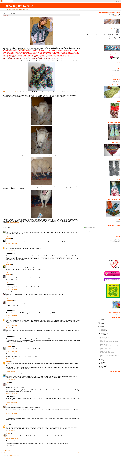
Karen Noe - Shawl (104, 337)
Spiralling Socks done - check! (107, 352)
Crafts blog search (116, 313)
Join (90, 229)
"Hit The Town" (103, 353)
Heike (4, 91)
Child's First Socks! (104, 344)
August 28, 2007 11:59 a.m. (11, 379)
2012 (100, 321)
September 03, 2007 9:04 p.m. (12, 438)
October (102, 332)
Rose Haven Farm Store (114, 240)
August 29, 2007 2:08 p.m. (11, 402)
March (102, 363)
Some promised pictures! (105, 349)
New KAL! (102, 340)
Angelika (8, 328)
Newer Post (3, 452)
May (102, 360)
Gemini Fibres (117, 239)
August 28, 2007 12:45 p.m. (11, 393)
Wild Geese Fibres (116, 241)
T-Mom (8, 404)
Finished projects (116, 70)
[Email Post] (21, 222)
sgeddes (8, 274)
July (102, 358)
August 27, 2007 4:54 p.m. (11, 307)
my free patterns (116, 81)
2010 (100, 323)
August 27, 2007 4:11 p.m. (11, 298)
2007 (100, 327)
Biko (119, 65)
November (103, 330)
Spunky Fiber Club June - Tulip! (107, 356)
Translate (118, 15)
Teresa (8, 361)
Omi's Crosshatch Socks (105, 348)
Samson (118, 63)
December (103, 329)
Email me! (118, 221)
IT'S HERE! (102, 347)
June (102, 359)
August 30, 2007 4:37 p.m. (11, 422)
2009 (100, 325)
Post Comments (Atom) (14, 455)
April (102, 362)
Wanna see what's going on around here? (109, 341)
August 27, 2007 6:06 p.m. (11, 325)
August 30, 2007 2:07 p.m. (11, 413)
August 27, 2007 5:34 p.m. (11, 315)
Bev (7, 424)
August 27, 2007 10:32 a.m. (11, 272)
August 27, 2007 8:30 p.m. (11, 343)
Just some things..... (104, 338)
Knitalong (17, 91)
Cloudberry (9, 346)
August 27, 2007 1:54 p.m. (11, 289)
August (102, 334)
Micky (7, 292)
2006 (100, 367)
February (103, 364)
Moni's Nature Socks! (105, 343)
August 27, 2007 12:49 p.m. (11, 282)
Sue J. (7, 230)
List (92, 229)
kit (20, 49)
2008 (100, 326)
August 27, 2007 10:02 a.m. (11, 262)
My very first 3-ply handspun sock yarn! (109, 345)
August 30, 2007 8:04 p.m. (11, 430)
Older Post (77, 452)
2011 (100, 322)
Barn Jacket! (103, 336)
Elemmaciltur (9, 300)
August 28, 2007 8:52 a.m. (11, 358)
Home (40, 452)
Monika (113, 28)
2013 (100, 319)
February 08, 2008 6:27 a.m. (12, 448)
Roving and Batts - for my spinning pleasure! (110, 355)
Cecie (7, 382)
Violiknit (8, 433)
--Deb (7, 318)
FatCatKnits (117, 238)
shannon (8, 264)
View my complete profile (114, 38)
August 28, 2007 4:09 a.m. (11, 351)
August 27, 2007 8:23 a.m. (11, 236)
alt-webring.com (89, 231)
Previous (88, 230)
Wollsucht (24, 49)
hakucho (8, 238)
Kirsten (8, 246)
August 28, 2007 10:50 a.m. (11, 371)
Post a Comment (6, 450)
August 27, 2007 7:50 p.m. (11, 333)
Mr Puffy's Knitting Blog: (12, 373)
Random (92, 230)
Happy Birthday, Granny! (105, 351)
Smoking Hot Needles (19, 6)
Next (85, 230)
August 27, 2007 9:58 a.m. (11, 250)
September (103, 333)
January (102, 366)
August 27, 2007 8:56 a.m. (11, 243)
